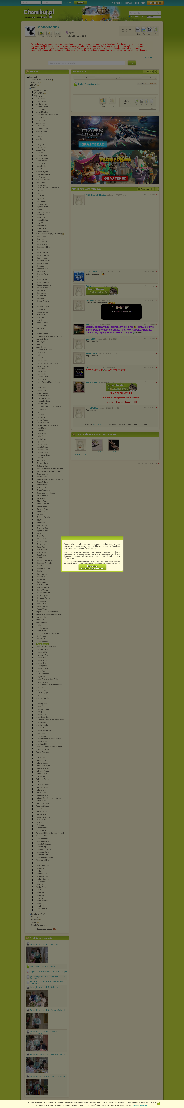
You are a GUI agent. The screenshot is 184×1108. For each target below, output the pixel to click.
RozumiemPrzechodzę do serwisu (92, 567)
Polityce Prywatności (140, 1105)
